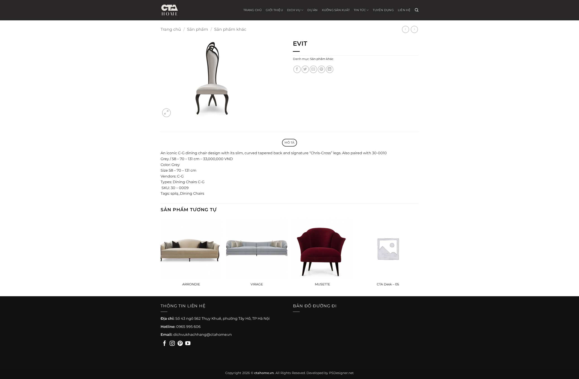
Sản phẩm (197, 29)
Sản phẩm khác (230, 29)
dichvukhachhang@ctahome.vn (202, 334)
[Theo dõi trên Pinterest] (180, 344)
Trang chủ (252, 10)
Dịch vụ (293, 10)
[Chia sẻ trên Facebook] (297, 69)
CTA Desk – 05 (388, 284)
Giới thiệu (274, 10)
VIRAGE (257, 284)
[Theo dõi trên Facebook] (164, 344)
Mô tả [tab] (289, 142)
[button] (416, 10)
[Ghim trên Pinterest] (321, 69)
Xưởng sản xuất (336, 10)
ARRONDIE (191, 284)
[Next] (418, 257)
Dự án (312, 10)
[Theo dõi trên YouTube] (187, 344)
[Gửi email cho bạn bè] (313, 69)
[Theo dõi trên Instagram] (172, 344)
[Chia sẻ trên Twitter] (305, 69)
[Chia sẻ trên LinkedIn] (329, 69)
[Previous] (160, 257)
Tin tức (360, 10)
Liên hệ (404, 10)
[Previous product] (414, 29)
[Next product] (405, 29)
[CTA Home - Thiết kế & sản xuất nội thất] (172, 10)
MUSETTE (322, 284)
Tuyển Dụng (383, 10)
